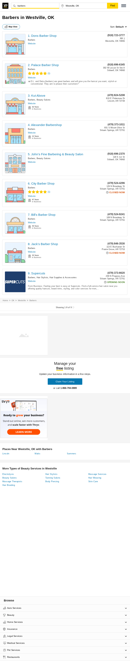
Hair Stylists (42, 277)
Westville (22, 300)
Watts (37, 453)
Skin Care (93, 481)
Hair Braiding (8, 485)
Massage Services (97, 474)
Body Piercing (52, 481)
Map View (13, 27)
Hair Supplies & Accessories (62, 277)
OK (13, 300)
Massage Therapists (12, 481)
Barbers (31, 40)
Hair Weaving (94, 478)
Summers (71, 453)
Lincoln (5, 453)
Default (120, 26)
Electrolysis (8, 474)
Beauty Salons (44, 100)
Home (5, 300)
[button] (123, 5)
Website (32, 44)
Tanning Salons (52, 478)
